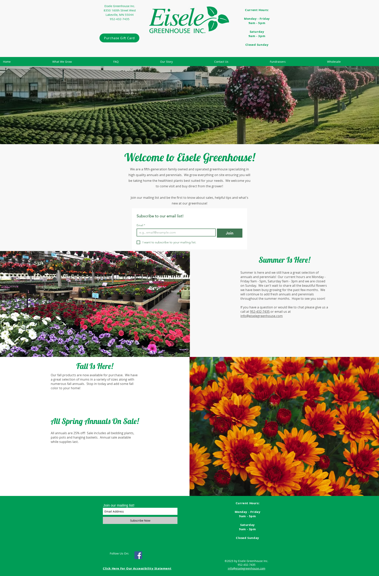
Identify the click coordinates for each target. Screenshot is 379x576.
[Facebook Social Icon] (138, 555)
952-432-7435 (260, 311)
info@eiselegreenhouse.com (261, 316)
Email (141, 225)
